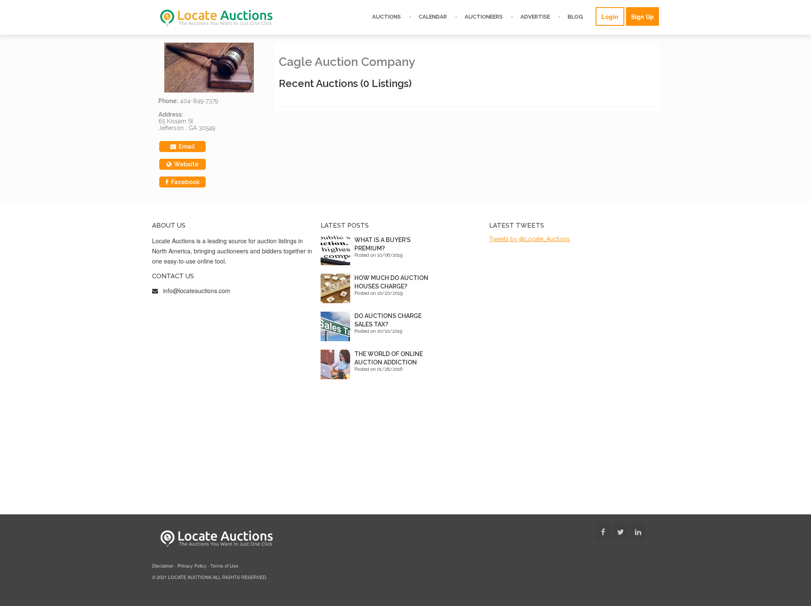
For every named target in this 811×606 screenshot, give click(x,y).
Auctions (386, 17)
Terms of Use (224, 565)
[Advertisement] (405, 451)
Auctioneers (484, 17)
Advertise (535, 17)
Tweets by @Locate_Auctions (529, 239)
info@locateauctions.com (196, 290)
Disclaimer (163, 565)
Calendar (433, 17)
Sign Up (642, 16)
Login (609, 16)
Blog (575, 17)
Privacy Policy (192, 565)
